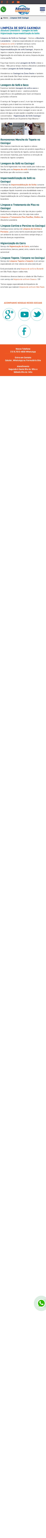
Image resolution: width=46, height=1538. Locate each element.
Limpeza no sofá (7, 44)
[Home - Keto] (23, 14)
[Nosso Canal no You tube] (18, 2)
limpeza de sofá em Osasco (24, 279)
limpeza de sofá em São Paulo (32, 287)
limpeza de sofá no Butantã (32, 269)
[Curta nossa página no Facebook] (2, 2)
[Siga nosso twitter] (13, 2)
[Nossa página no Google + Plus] (7, 2)
